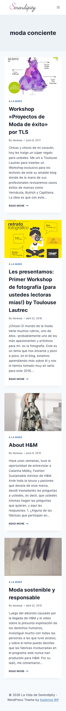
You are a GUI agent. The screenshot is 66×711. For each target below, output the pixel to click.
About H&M (23, 445)
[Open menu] (58, 7)
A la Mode (15, 101)
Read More (18, 205)
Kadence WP (49, 700)
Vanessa (17, 140)
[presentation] (33, 76)
